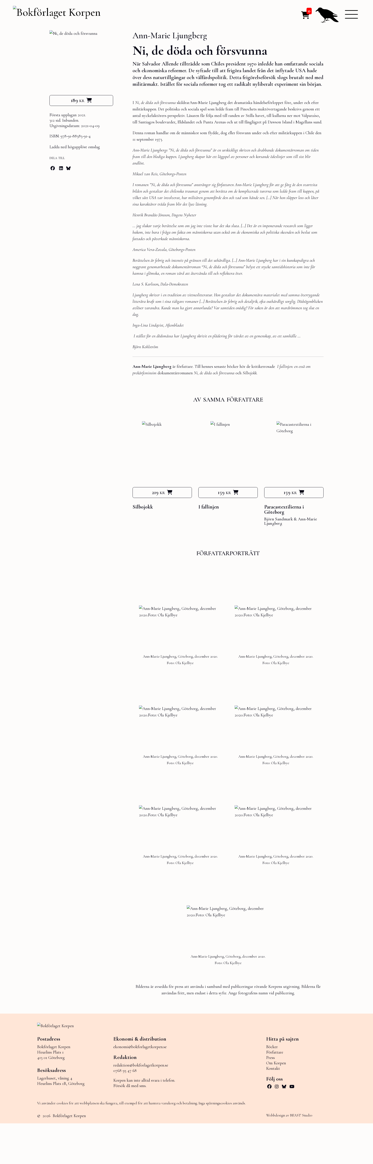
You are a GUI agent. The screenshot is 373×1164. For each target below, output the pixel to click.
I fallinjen (208, 507)
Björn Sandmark (278, 519)
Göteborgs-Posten (181, 249)
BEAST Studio (301, 1115)
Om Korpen (276, 1063)
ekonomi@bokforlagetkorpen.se (140, 1046)
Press (270, 1057)
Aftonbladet (174, 325)
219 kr (158, 492)
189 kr (77, 100)
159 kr (224, 492)
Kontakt (273, 1068)
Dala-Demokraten (174, 284)
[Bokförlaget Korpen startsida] (57, 12)
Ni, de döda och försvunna (214, 373)
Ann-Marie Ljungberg (170, 35)
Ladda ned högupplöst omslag (74, 147)
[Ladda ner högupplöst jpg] (180, 612)
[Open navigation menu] (351, 14)
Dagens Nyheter (183, 215)
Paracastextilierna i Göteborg (284, 509)
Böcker (272, 1046)
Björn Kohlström (145, 346)
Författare (274, 1052)
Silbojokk (143, 507)
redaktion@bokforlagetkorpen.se (140, 1065)
